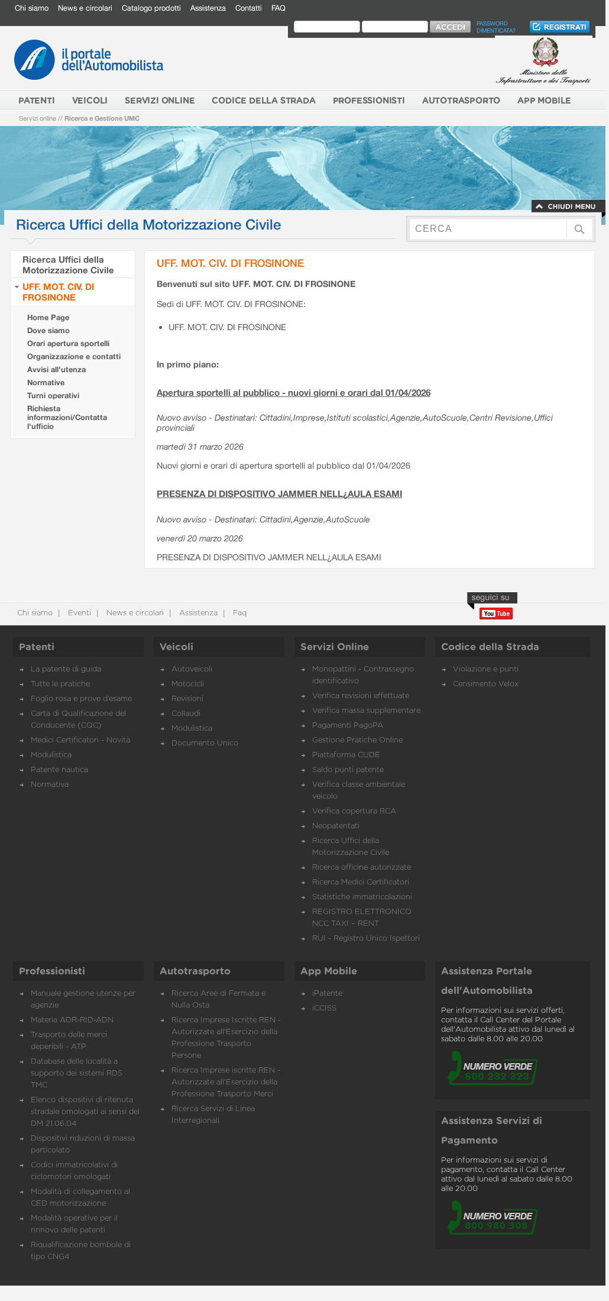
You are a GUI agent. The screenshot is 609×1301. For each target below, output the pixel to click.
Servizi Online (334, 647)
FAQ (278, 8)
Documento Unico (204, 743)
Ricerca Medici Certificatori (360, 882)
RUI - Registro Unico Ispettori (366, 938)
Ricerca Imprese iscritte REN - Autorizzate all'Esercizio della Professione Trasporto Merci (225, 1082)
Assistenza (208, 8)
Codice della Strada (490, 647)
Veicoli (176, 647)
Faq (239, 613)
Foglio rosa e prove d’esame (81, 699)
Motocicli (187, 684)
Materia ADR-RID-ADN (72, 1020)
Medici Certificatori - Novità (80, 740)
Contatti (248, 8)
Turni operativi (53, 395)
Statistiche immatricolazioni (362, 897)
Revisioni (187, 699)
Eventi (78, 613)
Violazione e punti (486, 669)
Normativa (50, 785)
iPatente (327, 993)
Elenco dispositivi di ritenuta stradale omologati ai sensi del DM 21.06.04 (85, 1112)
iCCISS (324, 1008)
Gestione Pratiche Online (357, 740)
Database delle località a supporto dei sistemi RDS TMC (76, 1073)
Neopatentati (335, 826)
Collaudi (185, 714)
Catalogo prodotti (151, 8)
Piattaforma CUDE (346, 755)
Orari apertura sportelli (68, 343)
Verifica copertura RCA (354, 811)
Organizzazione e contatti (74, 356)
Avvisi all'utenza (56, 369)
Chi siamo (31, 8)
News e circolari (85, 8)
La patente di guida (66, 669)
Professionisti (52, 971)
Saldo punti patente (348, 770)
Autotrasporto (195, 971)
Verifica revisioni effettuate (360, 696)
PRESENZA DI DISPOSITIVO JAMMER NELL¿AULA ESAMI (279, 493)
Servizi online (37, 118)
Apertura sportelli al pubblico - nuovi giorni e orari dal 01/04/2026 (293, 392)
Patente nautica (59, 770)
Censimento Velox (486, 684)
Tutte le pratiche (60, 684)
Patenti (36, 647)
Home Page (48, 317)
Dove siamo (48, 330)
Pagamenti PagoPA (347, 725)
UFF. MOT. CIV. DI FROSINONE (58, 291)
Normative (45, 382)
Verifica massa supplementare (366, 711)
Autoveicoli (191, 669)
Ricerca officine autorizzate (361, 867)
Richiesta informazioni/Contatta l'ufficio (67, 417)
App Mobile (328, 971)
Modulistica (51, 755)
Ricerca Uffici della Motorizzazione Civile (68, 264)
